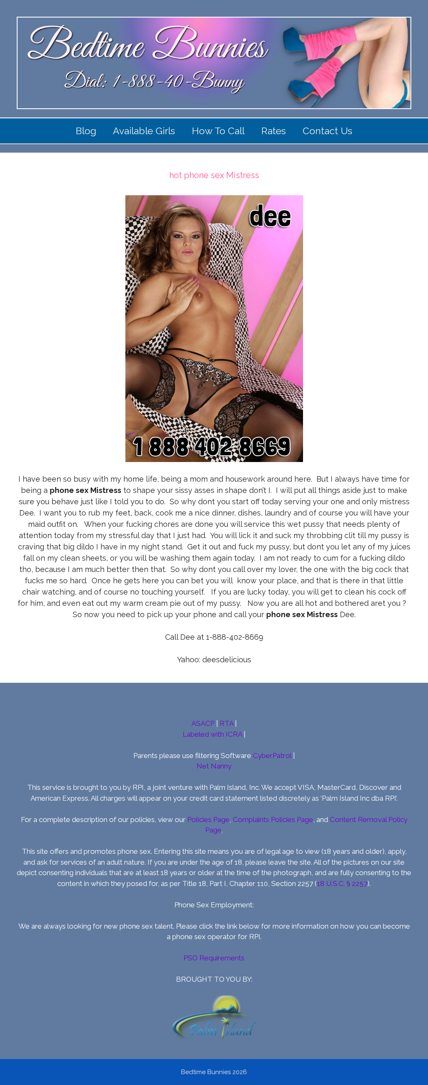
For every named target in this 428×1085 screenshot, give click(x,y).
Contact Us (327, 130)
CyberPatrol (272, 755)
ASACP (202, 723)
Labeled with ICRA (212, 734)
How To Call (218, 130)
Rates (273, 130)
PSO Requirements (214, 958)
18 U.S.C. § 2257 (342, 883)
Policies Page (208, 819)
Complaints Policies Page (273, 819)
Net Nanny (214, 766)
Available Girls (144, 130)
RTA (226, 723)
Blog (86, 130)
